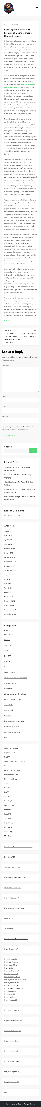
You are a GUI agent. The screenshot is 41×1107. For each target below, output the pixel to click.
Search (8, 446)
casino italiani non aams (12, 887)
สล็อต (6, 650)
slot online (8, 827)
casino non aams (10, 683)
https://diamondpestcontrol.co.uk (16, 939)
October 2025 (9, 566)
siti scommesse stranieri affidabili (15, 694)
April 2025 (8, 592)
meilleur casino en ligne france (15, 877)
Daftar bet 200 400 (11, 748)
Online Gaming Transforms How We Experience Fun (17, 469)
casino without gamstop (13, 770)
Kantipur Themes (29, 1104)
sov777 (6, 792)
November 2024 (10, 614)
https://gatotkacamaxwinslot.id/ (15, 979)
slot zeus (7, 818)
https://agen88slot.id (11, 959)
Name (5, 396)
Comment (6, 365)
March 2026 (8, 544)
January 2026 (9, 553)
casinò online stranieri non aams (15, 678)
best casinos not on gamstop (14, 721)
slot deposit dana (10, 779)
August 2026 (8, 531)
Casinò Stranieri (9, 672)
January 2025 (9, 605)
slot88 (6, 1092)
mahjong (7, 661)
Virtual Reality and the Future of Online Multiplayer (18, 483)
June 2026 (8, 535)
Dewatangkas (8, 801)
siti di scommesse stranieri (13, 699)
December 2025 (10, 557)
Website (5, 416)
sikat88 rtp (8, 831)
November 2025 (10, 561)
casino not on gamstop (12, 732)
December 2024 (10, 610)
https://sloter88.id (10, 965)
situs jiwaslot (8, 634)
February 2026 (9, 548)
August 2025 (8, 575)
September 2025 (10, 570)
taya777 (7, 757)
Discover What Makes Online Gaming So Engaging (18, 476)
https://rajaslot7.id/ (11, 974)
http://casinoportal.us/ (12, 1071)
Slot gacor (8, 836)
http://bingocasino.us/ (12, 1010)
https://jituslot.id (10, 997)
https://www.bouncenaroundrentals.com (18, 847)
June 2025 (8, 583)
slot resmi (8, 766)
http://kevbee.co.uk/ (11, 1051)
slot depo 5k (8, 710)
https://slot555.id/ (10, 991)
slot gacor (7, 645)
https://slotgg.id (9, 968)
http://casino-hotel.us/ (12, 1041)
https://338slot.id (10, 1000)
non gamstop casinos (11, 726)
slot (5, 737)
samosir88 (8, 809)
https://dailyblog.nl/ (11, 898)
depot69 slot (8, 705)
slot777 (6, 783)
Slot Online (8, 715)
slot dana (7, 788)
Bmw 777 (7, 656)
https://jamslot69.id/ (11, 982)
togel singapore (10, 823)
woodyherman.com (11, 774)
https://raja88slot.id (11, 962)
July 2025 (7, 579)
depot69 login (9, 752)
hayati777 (7, 814)
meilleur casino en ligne (12, 1031)
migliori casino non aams (13, 1020)
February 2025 (9, 601)
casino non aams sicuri (12, 867)
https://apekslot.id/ (11, 994)
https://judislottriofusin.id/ (13, 988)
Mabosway (8, 688)
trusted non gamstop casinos (14, 761)
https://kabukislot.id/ (11, 985)
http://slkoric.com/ (11, 949)
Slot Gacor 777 (9, 857)
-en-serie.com (8, 918)
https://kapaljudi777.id (12, 977)
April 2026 (8, 540)
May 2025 (8, 588)
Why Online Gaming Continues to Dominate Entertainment (20, 498)
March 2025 (8, 597)
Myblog (7, 321)
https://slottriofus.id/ (11, 971)
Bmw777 (7, 640)
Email (4, 406)
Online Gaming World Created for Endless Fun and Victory (19, 490)
